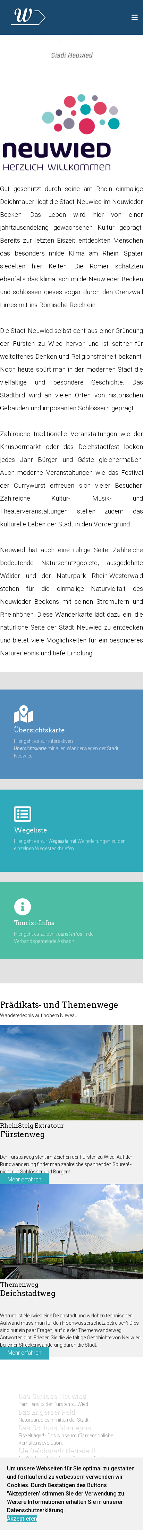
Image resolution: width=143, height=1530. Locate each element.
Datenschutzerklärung (35, 1510)
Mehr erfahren (24, 1179)
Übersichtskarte (39, 730)
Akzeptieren (22, 1518)
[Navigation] (135, 17)
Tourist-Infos (34, 923)
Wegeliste (30, 830)
